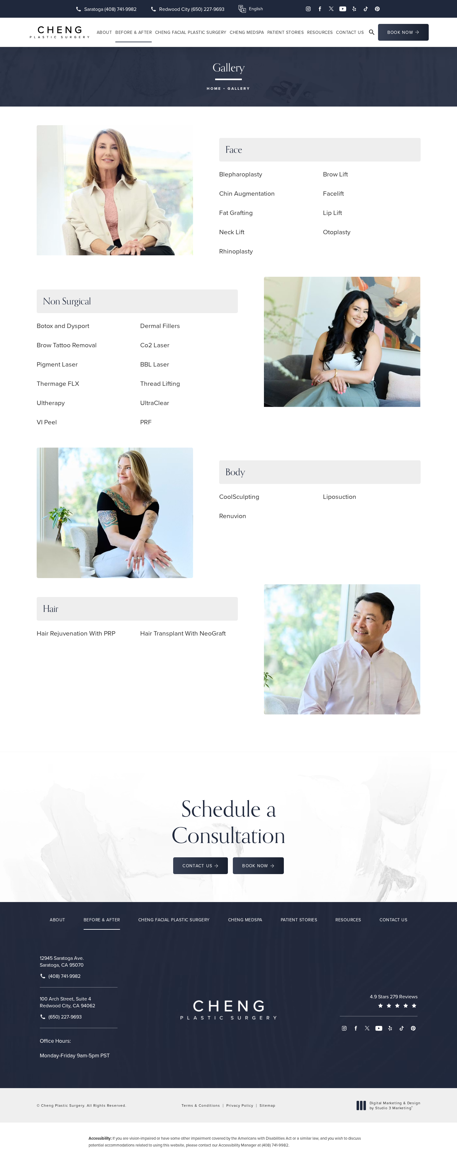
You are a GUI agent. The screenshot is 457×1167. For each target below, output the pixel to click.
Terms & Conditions (201, 1105)
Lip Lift (332, 212)
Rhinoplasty (236, 251)
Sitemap (267, 1105)
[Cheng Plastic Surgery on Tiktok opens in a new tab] (366, 9)
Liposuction (339, 496)
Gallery (239, 88)
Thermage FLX (58, 383)
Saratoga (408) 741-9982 (110, 9)
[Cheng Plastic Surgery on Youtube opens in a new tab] (343, 9)
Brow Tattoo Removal (67, 344)
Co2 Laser (154, 344)
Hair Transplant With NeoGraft (183, 633)
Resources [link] (320, 32)
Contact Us (197, 865)
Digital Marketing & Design (395, 1105)
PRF (146, 421)
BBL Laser (154, 364)
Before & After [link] (133, 32)
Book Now (400, 32)
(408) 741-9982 (275, 1145)
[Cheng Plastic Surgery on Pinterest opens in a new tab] (377, 9)
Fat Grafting (236, 212)
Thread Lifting (160, 383)
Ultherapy (51, 402)
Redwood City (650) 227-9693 (191, 9)
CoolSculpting (239, 496)
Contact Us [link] (350, 32)
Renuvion (232, 515)
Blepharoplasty (240, 174)
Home (214, 88)
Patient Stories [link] (285, 32)
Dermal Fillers (160, 325)
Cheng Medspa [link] (247, 32)
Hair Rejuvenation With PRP (76, 633)
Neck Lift (231, 231)
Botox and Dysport (63, 325)
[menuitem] (308, 9)
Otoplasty (336, 231)
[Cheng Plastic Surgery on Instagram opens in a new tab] (308, 9)
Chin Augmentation (247, 193)
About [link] (104, 32)
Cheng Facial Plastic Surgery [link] (191, 32)
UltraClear (154, 402)
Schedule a (228, 821)
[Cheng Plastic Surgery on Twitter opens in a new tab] (331, 9)
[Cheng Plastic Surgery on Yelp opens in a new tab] (354, 9)
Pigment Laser (57, 364)
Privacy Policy (239, 1105)
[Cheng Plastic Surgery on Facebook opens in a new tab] (320, 9)
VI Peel (47, 421)
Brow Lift (335, 174)
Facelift (333, 193)
